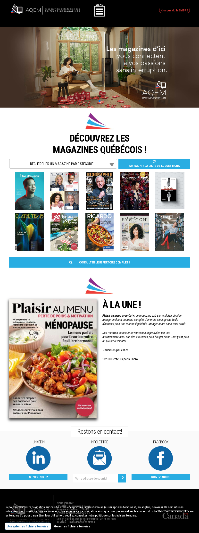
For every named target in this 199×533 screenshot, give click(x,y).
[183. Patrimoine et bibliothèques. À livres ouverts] (169, 215)
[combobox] (63, 164)
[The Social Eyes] (169, 174)
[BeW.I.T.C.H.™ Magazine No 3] (134, 215)
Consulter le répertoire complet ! (104, 262)
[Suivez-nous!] (38, 448)
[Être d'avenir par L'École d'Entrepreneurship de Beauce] (29, 174)
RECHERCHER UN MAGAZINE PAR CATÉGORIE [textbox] (61, 164)
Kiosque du (174, 10)
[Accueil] (45, 5)
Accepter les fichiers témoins (27, 526)
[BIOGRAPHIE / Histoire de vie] (99, 174)
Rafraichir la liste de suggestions (154, 166)
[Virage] (64, 174)
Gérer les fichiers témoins (72, 526)
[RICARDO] (99, 215)
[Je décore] (64, 215)
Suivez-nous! (38, 477)
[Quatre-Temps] (29, 215)
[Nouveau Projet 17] (134, 174)
